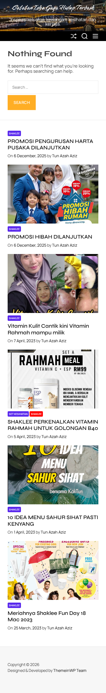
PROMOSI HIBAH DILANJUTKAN (50, 237)
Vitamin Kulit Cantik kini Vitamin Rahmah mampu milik (48, 329)
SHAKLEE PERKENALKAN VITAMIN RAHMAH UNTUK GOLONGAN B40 (53, 425)
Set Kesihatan (18, 414)
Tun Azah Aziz (64, 155)
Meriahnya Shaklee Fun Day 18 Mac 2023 (47, 616)
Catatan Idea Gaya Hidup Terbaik (53, 8)
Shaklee (14, 133)
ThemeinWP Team (70, 670)
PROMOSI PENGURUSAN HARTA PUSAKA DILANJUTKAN (50, 144)
